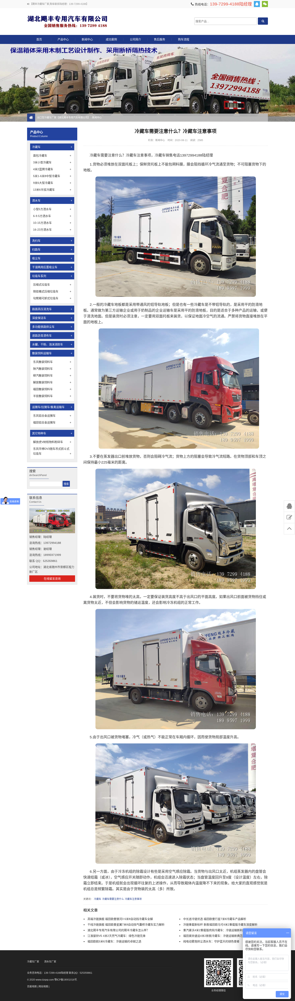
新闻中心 (87, 39)
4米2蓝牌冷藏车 (52, 169)
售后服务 (159, 39)
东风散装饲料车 (52, 361)
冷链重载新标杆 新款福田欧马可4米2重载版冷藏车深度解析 (220, 924)
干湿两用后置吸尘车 (52, 267)
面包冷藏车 (52, 155)
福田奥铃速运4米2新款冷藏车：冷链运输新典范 (213, 935)
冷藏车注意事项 (133, 899)
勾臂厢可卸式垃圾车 (52, 298)
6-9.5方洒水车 (52, 216)
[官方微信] (265, 4)
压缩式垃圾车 (52, 284)
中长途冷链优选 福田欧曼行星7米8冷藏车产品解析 (214, 919)
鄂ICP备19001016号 (65, 979)
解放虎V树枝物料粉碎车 (52, 442)
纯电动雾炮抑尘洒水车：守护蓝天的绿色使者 (211, 941)
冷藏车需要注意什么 (113, 899)
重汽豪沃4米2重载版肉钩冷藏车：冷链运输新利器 (214, 930)
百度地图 (32, 986)
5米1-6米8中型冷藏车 (52, 176)
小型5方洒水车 (52, 209)
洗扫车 (52, 240)
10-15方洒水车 (52, 222)
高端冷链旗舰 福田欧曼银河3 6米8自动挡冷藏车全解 (120, 919)
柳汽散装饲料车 (52, 375)
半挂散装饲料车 (52, 396)
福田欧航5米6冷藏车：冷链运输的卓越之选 (114, 941)
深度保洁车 (52, 317)
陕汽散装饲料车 (52, 368)
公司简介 (135, 39)
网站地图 (43, 986)
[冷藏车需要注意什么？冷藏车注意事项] (175, 296)
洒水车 (52, 200)
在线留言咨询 (52, 578)
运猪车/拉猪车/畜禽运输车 (52, 407)
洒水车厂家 (50, 961)
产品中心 (63, 39)
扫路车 (52, 249)
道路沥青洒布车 (52, 335)
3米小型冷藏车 (52, 162)
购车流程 (183, 39)
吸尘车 (52, 258)
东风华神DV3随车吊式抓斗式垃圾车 (52, 451)
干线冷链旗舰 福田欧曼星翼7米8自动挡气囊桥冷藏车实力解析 (126, 924)
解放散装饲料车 (52, 382)
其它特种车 (52, 433)
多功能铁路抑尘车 (52, 326)
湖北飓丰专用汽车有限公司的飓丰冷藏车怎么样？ (118, 930)
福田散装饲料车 (52, 389)
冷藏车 (52, 147)
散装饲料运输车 (52, 353)
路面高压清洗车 (52, 309)
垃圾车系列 (52, 276)
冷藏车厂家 (33, 961)
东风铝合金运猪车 (52, 415)
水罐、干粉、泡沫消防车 (52, 344)
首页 (39, 39)
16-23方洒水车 (52, 229)
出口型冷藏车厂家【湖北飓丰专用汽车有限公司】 (67, 21)
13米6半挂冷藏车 (52, 189)
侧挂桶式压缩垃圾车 (52, 291)
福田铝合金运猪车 (52, 422)
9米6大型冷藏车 (52, 182)
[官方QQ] (257, 4)
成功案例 (111, 39)
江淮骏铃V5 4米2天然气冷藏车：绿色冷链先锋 (116, 935)
